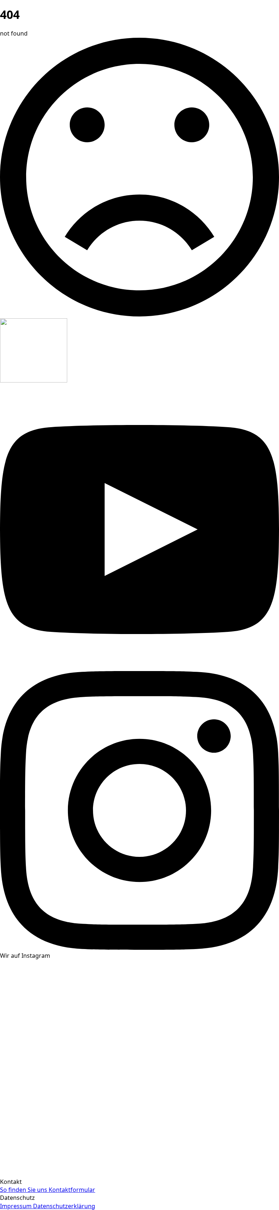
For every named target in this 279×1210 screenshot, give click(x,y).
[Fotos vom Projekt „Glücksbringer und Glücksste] (209, 1003)
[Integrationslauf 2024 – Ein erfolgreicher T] (70, 1159)
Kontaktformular (72, 1190)
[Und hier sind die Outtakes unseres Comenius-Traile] (70, 1081)
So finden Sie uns (24, 1190)
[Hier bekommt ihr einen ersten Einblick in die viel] (209, 1159)
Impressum (16, 1206)
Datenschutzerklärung (64, 1206)
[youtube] (139, 667)
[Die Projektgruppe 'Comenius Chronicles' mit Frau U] (209, 1081)
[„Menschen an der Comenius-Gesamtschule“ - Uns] (70, 984)
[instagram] (139, 948)
